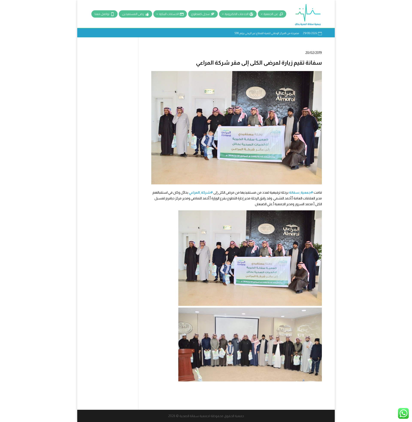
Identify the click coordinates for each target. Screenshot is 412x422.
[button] (401, 393)
